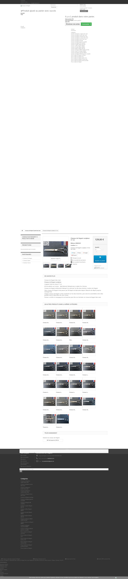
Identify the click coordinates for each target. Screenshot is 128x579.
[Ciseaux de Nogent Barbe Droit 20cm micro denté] (62, 401)
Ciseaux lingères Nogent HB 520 (78, 48)
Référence (73, 243)
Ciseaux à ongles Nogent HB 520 (78, 44)
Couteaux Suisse (26, 262)
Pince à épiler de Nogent (76, 61)
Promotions (26, 245)
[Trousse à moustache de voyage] (49, 418)
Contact (1, 575)
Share (79, 252)
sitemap (1, 576)
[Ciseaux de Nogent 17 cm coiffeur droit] (89, 314)
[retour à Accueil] (22, 231)
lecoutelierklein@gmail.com (48, 461)
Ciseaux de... (46, 322)
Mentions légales (3, 569)
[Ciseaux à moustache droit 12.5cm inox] (49, 384)
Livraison (2, 568)
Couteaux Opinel (26, 260)
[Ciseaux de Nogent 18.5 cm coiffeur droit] (62, 331)
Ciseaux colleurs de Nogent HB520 (78, 51)
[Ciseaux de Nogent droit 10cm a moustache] (49, 366)
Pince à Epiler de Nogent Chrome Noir (79, 59)
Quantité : (97, 247)
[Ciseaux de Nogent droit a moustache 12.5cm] (75, 366)
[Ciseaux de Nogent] (34, 5)
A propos (2, 572)
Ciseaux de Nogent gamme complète (79, 41)
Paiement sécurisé (4, 573)
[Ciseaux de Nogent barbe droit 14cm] (49, 401)
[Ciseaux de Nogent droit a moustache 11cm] (62, 366)
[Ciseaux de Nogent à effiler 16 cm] (75, 401)
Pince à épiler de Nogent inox (77, 56)
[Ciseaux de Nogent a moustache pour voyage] (89, 349)
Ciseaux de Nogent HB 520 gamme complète (80, 53)
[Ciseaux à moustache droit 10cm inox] (89, 366)
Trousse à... (46, 427)
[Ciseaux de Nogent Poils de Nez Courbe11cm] (62, 349)
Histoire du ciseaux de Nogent (51, 437)
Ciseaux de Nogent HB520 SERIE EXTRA (80, 49)
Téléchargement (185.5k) (53, 440)
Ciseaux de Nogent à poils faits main (79, 35)
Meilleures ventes (4, 565)
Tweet (74, 252)
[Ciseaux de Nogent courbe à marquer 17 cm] (89, 401)
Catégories (73, 32)
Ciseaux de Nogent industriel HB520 (79, 52)
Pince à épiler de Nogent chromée (78, 55)
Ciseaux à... (85, 374)
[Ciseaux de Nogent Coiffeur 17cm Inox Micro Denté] (49, 331)
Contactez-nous (24, 2)
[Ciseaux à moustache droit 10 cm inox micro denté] (62, 384)
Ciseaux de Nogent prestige (77, 40)
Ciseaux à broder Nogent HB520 (78, 47)
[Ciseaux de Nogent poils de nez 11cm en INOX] (49, 349)
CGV (1, 571)
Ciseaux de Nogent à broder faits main (79, 36)
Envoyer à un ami (77, 258)
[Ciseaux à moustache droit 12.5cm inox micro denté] (75, 384)
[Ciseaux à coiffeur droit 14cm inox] (89, 384)
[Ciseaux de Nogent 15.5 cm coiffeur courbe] (49, 314)
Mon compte (23, 455)
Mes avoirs (23, 459)
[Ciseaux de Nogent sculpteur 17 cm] (46, 266)
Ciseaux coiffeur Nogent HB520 (78, 45)
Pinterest (74, 255)
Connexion (23, 0)
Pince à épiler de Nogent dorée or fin (79, 57)
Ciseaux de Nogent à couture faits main (79, 37)
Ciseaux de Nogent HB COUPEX (78, 43)
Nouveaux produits (4, 564)
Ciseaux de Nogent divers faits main (79, 39)
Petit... (70, 340)
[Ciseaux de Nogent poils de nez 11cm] (89, 331)
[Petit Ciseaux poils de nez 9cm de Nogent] (75, 331)
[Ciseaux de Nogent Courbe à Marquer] (62, 418)
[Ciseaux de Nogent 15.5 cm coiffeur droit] (75, 314)
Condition (73, 245)
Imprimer (75, 264)
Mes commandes (24, 457)
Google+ (86, 252)
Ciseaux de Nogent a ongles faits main (79, 33)
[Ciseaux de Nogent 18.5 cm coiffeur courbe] (62, 314)
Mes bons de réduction (26, 466)
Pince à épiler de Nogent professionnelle (79, 60)
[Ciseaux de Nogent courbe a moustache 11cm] (75, 349)
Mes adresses (24, 461)
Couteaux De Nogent (27, 258)
